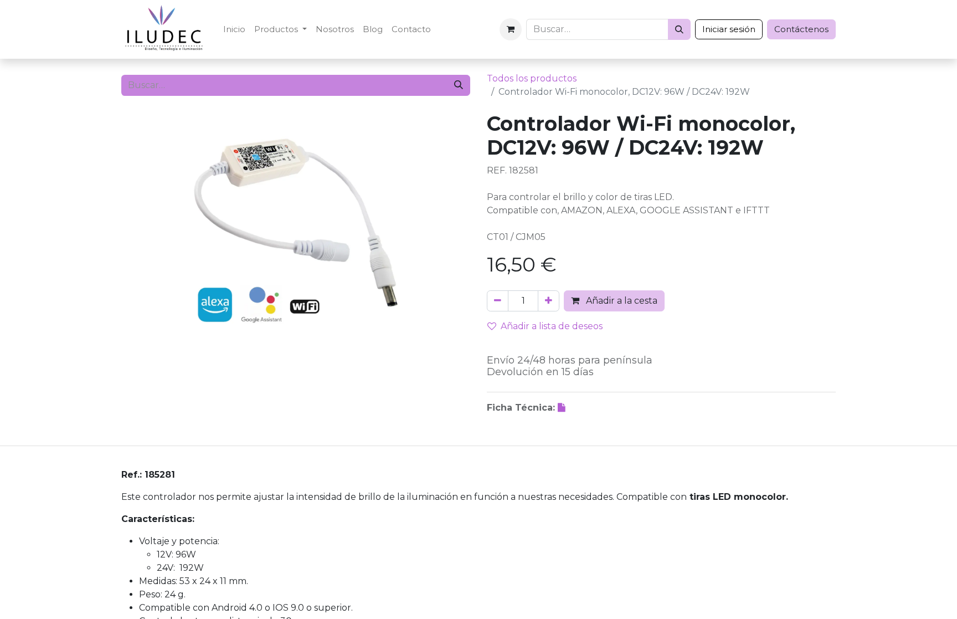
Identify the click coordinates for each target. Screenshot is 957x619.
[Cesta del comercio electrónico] (511, 29)
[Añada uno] (548, 300)
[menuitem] (234, 29)
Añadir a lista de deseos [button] (552, 326)
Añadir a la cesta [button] (620, 300)
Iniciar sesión (728, 29)
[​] (563, 407)
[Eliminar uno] (497, 300)
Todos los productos (532, 78)
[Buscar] (679, 29)
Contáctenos (801, 29)
